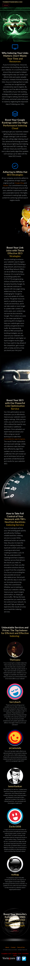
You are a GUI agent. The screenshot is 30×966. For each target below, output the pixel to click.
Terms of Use (21, 947)
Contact (13, 947)
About (7, 947)
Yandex (5, 185)
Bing (22, 183)
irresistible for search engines (14, 439)
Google (17, 183)
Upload (6, 5)
